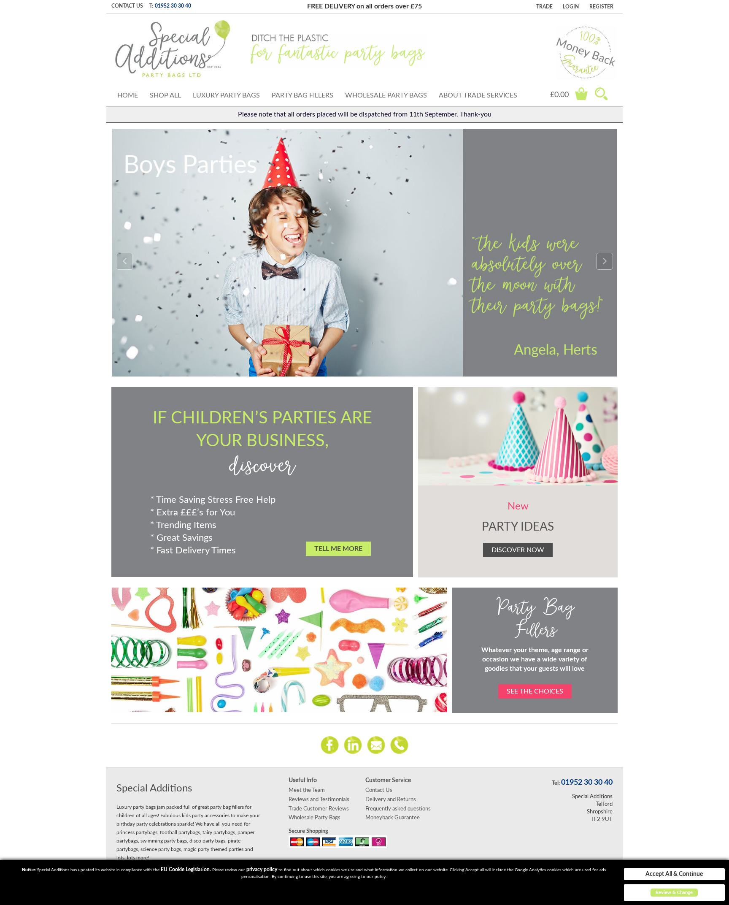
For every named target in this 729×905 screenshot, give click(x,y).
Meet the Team (307, 790)
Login (571, 6)
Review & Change (674, 892)
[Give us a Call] (399, 744)
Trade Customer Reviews (319, 808)
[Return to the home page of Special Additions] (172, 49)
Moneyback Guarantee (392, 817)
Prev (124, 261)
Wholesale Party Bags (386, 95)
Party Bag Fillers (302, 95)
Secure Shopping (308, 831)
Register (601, 6)
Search (601, 93)
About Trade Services (478, 95)
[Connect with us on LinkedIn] (352, 744)
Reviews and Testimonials (319, 799)
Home (127, 95)
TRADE (544, 6)
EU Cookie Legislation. (186, 869)
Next (604, 261)
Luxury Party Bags (226, 95)
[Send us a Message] (376, 744)
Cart (581, 93)
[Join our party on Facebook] (329, 744)
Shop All (165, 95)
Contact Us (127, 5)
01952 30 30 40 (173, 5)
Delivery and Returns (390, 799)
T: (151, 5)
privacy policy (261, 869)
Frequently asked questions (398, 808)
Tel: (556, 783)
